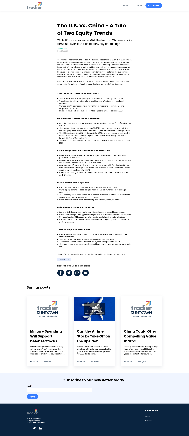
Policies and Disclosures (36, 422)
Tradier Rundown (64, 259)
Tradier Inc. (62, 48)
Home (147, 416)
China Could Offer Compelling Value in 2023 (140, 336)
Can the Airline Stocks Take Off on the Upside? (93, 336)
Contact (148, 420)
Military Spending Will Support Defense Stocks (46, 336)
